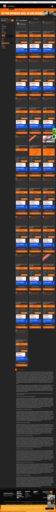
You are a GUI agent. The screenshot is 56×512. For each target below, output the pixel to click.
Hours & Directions (19, 493)
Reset (7, 22)
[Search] (12, 20)
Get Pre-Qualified (21, 54)
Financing (19, 495)
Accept (49, 508)
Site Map (27, 504)
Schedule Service (36, 493)
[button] (52, 6)
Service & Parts (35, 492)
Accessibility (14, 504)
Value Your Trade (21, 56)
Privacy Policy (21, 504)
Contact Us (8, 504)
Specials (26, 497)
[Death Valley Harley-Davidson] (9, 6)
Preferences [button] (17, 509)
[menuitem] (7, 35)
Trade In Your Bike (20, 497)
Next (22, 369)
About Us (19, 491)
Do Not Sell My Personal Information (37, 504)
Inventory (27, 491)
